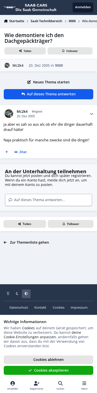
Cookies (58, 307)
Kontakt (40, 307)
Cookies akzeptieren (51, 370)
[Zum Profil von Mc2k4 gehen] (7, 65)
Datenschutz (18, 307)
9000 (59, 65)
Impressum (79, 307)
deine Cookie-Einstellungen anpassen (42, 334)
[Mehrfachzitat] (6, 152)
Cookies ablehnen (48, 359)
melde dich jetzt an (63, 180)
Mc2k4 (17, 65)
